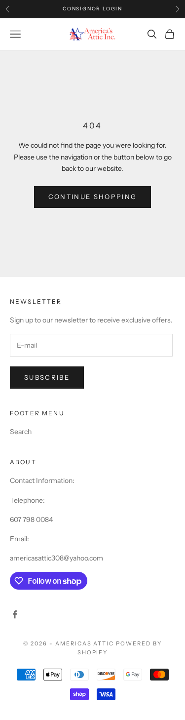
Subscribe (47, 377)
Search (21, 431)
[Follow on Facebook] (15, 614)
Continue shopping (92, 196)
